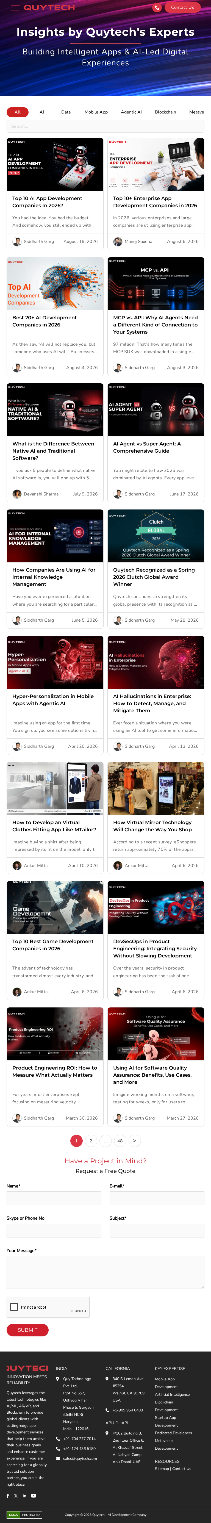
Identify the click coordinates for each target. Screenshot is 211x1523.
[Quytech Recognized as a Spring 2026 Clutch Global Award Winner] (156, 535)
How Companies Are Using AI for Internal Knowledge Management (54, 577)
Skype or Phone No (26, 1218)
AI (42, 112)
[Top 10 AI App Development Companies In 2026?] (55, 164)
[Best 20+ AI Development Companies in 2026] (55, 283)
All (18, 112)
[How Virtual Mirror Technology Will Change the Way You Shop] (156, 788)
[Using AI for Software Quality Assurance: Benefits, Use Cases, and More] (156, 1033)
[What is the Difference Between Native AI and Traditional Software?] (55, 409)
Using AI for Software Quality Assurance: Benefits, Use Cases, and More (152, 1075)
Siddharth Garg (39, 242)
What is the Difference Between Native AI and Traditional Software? (53, 451)
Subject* (118, 1218)
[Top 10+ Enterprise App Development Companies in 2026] (156, 164)
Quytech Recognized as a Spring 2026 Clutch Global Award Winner (154, 577)
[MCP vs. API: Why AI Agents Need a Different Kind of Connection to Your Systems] (156, 283)
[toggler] (15, 7)
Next (135, 1141)
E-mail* (117, 1186)
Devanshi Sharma (41, 494)
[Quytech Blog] (49, 7)
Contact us (182, 7)
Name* (13, 1186)
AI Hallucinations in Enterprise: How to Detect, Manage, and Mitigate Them (152, 703)
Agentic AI (131, 112)
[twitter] (16, 1496)
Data (66, 112)
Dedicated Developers (173, 1433)
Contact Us (181, 1468)
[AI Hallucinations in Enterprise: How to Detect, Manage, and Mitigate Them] (156, 662)
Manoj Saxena (138, 242)
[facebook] (8, 1496)
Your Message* (22, 1251)
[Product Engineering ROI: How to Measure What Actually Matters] (55, 1033)
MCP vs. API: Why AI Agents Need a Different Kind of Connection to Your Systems (155, 325)
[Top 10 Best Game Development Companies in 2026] (55, 907)
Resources (167, 1461)
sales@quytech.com (80, 1458)
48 (120, 1141)
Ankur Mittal (36, 866)
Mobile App (96, 112)
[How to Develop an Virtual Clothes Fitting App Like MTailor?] (55, 788)
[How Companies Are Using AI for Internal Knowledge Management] (55, 535)
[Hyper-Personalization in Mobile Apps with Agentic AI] (55, 662)
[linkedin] (24, 1496)
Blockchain (165, 112)
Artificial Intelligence (172, 1394)
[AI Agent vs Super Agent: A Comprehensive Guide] (156, 409)
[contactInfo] (157, 7)
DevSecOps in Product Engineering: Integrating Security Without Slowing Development (155, 948)
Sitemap (162, 1468)
